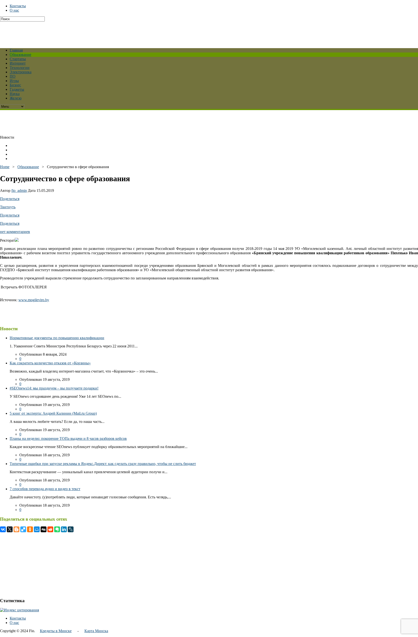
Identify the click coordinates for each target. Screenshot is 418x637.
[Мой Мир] (37, 529)
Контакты (18, 6)
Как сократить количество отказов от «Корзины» (50, 363)
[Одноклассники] (30, 529)
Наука (15, 94)
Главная (16, 50)
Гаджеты (17, 89)
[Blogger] (16, 529)
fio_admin (19, 190)
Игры (14, 81)
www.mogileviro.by (33, 300)
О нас (14, 10)
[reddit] (50, 529)
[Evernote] (57, 529)
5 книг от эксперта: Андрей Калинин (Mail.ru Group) (53, 413)
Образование (20, 54)
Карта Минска (96, 631)
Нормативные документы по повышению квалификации (57, 338)
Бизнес (15, 85)
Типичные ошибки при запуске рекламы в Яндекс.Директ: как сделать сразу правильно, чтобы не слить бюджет (103, 464)
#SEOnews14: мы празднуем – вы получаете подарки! (54, 388)
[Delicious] (23, 529)
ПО (12, 76)
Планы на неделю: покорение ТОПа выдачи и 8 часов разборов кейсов (68, 438)
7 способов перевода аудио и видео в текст (45, 489)
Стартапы (18, 59)
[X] (10, 529)
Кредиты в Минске (56, 631)
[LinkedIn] (64, 529)
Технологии (20, 68)
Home (4, 167)
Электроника (20, 72)
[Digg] (43, 529)
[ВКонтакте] (3, 529)
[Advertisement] (117, 32)
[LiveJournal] (71, 529)
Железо (16, 98)
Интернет (18, 63)
